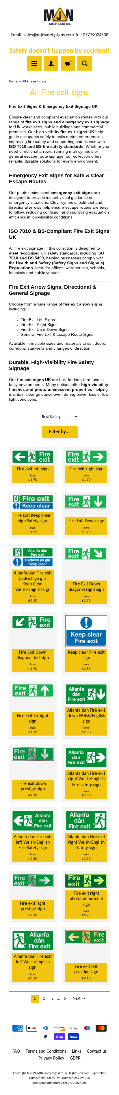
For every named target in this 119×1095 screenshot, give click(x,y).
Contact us (97, 1051)
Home (13, 81)
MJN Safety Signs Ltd (50, 1073)
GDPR (75, 1058)
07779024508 (77, 1083)
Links (76, 1051)
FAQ (16, 1051)
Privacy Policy (51, 1058)
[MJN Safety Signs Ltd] (59, 17)
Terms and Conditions (46, 1051)
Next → (79, 998)
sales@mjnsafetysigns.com (49, 35)
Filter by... (59, 431)
